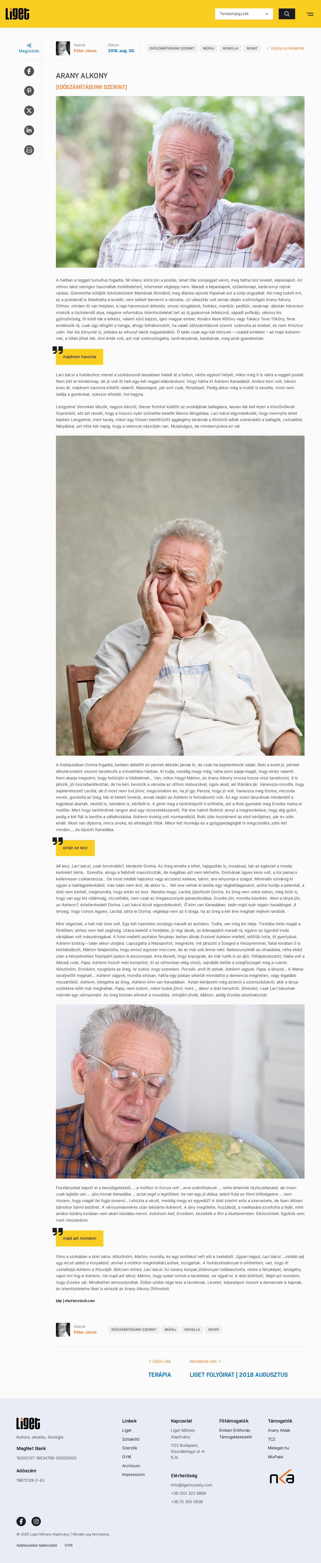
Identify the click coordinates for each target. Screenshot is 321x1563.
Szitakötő (131, 1439)
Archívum (131, 1465)
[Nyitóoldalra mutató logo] (46, 1423)
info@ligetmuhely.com (191, 1485)
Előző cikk (162, 1361)
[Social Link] (21, 1521)
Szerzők (129, 1448)
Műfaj (208, 48)
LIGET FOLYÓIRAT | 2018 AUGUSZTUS (239, 1374)
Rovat (252, 48)
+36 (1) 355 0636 (187, 1501)
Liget (127, 1430)
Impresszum (133, 1474)
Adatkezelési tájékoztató (36, 1545)
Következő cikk (203, 1361)
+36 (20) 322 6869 (188, 1493)
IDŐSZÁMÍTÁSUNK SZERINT (172, 48)
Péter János (85, 50)
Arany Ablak (279, 1430)
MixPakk (275, 1457)
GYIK (126, 1457)
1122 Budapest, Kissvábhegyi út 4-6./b (188, 1451)
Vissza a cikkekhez (287, 48)
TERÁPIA (159, 1374)
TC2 (271, 1439)
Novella (230, 48)
